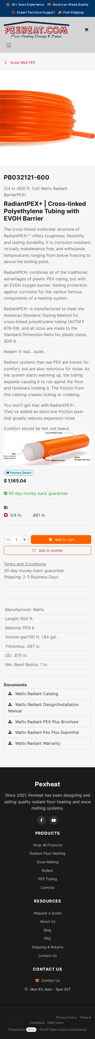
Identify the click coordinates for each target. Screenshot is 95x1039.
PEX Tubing (47, 879)
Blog (47, 930)
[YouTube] (53, 820)
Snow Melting (47, 862)
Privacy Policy (66, 1017)
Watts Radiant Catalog (36, 693)
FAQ (47, 938)
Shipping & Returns (47, 947)
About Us (47, 921)
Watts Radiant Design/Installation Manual (43, 708)
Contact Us (47, 955)
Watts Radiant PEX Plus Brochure (46, 721)
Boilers (47, 870)
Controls (47, 887)
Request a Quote (48, 913)
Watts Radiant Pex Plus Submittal (46, 732)
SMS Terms (55, 1023)
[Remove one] (8, 539)
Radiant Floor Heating (47, 853)
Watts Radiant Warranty (37, 743)
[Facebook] (41, 820)
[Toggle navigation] (9, 45)
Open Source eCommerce (68, 1029)
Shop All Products (47, 845)
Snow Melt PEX (22, 62)
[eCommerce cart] (86, 30)
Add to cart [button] (64, 539)
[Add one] (25, 539)
